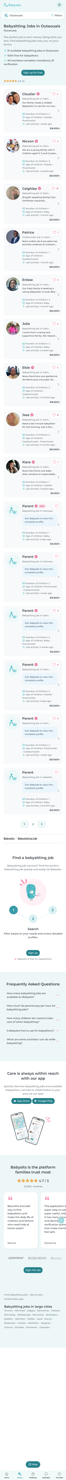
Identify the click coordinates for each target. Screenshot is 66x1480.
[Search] (6, 15)
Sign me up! (33, 1270)
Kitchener (31, 1327)
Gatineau (44, 1327)
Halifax (31, 1318)
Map (35, 1464)
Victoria (8, 1327)
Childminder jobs (13, 1299)
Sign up (33, 952)
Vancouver (38, 1314)
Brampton (52, 1314)
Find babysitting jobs (16, 1295)
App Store (23, 1100)
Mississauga (23, 1314)
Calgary (31, 1310)
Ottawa (55, 1310)
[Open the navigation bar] (59, 5)
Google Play (45, 1100)
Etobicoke (9, 1323)
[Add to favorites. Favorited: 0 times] (56, 506)
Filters (58, 15)
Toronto (8, 1310)
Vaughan (46, 1323)
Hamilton (20, 1318)
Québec (8, 1318)
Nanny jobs (36, 1295)
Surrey (48, 1318)
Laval (39, 1318)
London (21, 1323)
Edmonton (43, 1310)
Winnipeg (9, 1314)
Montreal (20, 1310)
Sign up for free (33, 72)
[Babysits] (12, 4)
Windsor (19, 1327)
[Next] (41, 824)
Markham (33, 1323)
